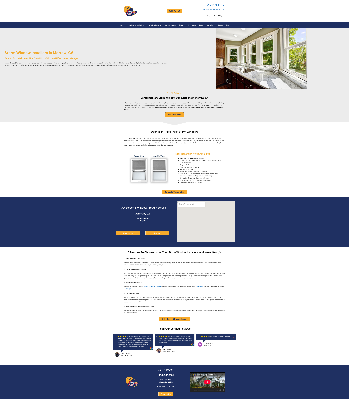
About (122, 25)
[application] (207, 382)
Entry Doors (192, 25)
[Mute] (220, 390)
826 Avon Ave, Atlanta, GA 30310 (213, 10)
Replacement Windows (137, 25)
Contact (220, 25)
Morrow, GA (142, 213)
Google (128, 289)
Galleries (210, 25)
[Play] (192, 390)
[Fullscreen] (223, 390)
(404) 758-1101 (216, 4)
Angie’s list (199, 286)
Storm (181, 25)
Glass (201, 25)
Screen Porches (170, 25)
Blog (227, 25)
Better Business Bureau (152, 286)
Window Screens (155, 25)
